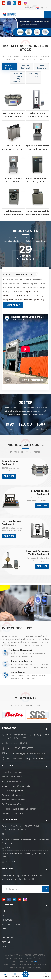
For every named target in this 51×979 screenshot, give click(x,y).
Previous (4, 715)
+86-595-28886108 (18, 743)
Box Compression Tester (12, 804)
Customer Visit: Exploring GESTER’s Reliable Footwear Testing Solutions (21, 828)
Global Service (18, 672)
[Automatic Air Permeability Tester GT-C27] (13, 131)
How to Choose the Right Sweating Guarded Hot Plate (23, 855)
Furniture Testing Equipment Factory (25, 968)
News (5, 933)
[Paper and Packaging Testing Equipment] (11, 560)
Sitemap (6, 942)
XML (31, 958)
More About (13, 305)
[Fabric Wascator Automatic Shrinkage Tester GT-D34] (13, 197)
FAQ (4, 929)
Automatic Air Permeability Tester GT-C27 (13, 148)
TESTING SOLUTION (11, 924)
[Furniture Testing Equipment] (40, 530)
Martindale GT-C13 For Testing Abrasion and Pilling (13, 115)
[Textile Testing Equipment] (40, 470)
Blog (4, 947)
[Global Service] (6, 675)
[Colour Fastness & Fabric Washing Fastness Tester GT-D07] (37, 197)
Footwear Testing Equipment (25, 66)
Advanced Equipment (21, 650)
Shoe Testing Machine (12, 777)
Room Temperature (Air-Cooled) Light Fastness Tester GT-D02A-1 (37, 180)
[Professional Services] (6, 664)
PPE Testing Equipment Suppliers (32, 964)
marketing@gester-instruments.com (29, 753)
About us (7, 915)
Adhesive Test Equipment (13, 795)
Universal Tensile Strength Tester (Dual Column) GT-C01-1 (37, 115)
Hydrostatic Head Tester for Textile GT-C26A (37, 147)
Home (5, 911)
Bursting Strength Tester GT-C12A (13, 180)
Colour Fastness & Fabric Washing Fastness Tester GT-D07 (37, 213)
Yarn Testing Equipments (13, 781)
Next (47, 715)
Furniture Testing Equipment (41, 66)
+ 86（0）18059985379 (24, 748)
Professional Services (21, 661)
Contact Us (8, 938)
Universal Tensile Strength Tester (16, 786)
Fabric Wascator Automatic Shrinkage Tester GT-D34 (13, 213)
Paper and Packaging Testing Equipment (17, 77)
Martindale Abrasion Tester (14, 799)
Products (7, 920)
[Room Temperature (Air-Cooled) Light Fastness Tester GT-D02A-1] (37, 164)
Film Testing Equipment (12, 790)
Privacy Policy (41, 958)
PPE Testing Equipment (33, 75)
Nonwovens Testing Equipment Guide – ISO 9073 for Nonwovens (25, 841)
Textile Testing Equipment (9, 66)
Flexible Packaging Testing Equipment (19, 809)
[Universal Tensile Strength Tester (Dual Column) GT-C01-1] (37, 99)
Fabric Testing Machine (12, 772)
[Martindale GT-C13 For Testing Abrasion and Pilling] (13, 99)
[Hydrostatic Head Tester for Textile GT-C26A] (37, 131)
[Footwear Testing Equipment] (11, 500)
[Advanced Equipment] (6, 653)
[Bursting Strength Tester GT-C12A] (13, 164)
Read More (9, 476)
